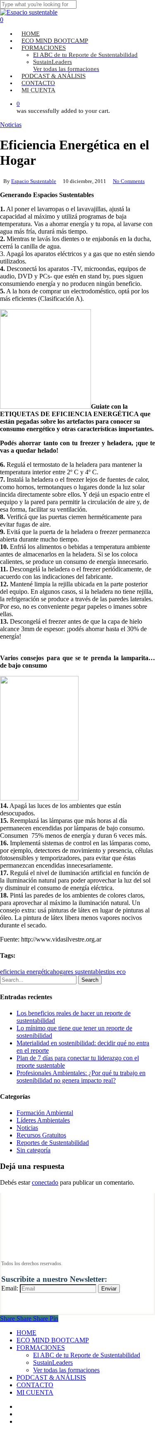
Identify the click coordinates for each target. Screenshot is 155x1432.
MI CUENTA (35, 1392)
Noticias (10, 124)
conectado (45, 1182)
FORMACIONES (41, 1347)
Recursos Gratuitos (41, 1135)
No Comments (129, 181)
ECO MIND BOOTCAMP (53, 1340)
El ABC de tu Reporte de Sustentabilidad (86, 1355)
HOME (26, 1332)
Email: (9, 1288)
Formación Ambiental (45, 1112)
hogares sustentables (79, 971)
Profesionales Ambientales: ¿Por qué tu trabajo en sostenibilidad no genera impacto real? (81, 1076)
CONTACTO (35, 1384)
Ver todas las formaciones (66, 1369)
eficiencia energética (26, 971)
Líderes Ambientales (43, 1120)
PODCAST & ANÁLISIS (51, 1377)
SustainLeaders (53, 1362)
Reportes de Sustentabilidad (53, 1142)
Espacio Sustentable (33, 181)
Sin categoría (33, 1150)
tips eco (116, 971)
